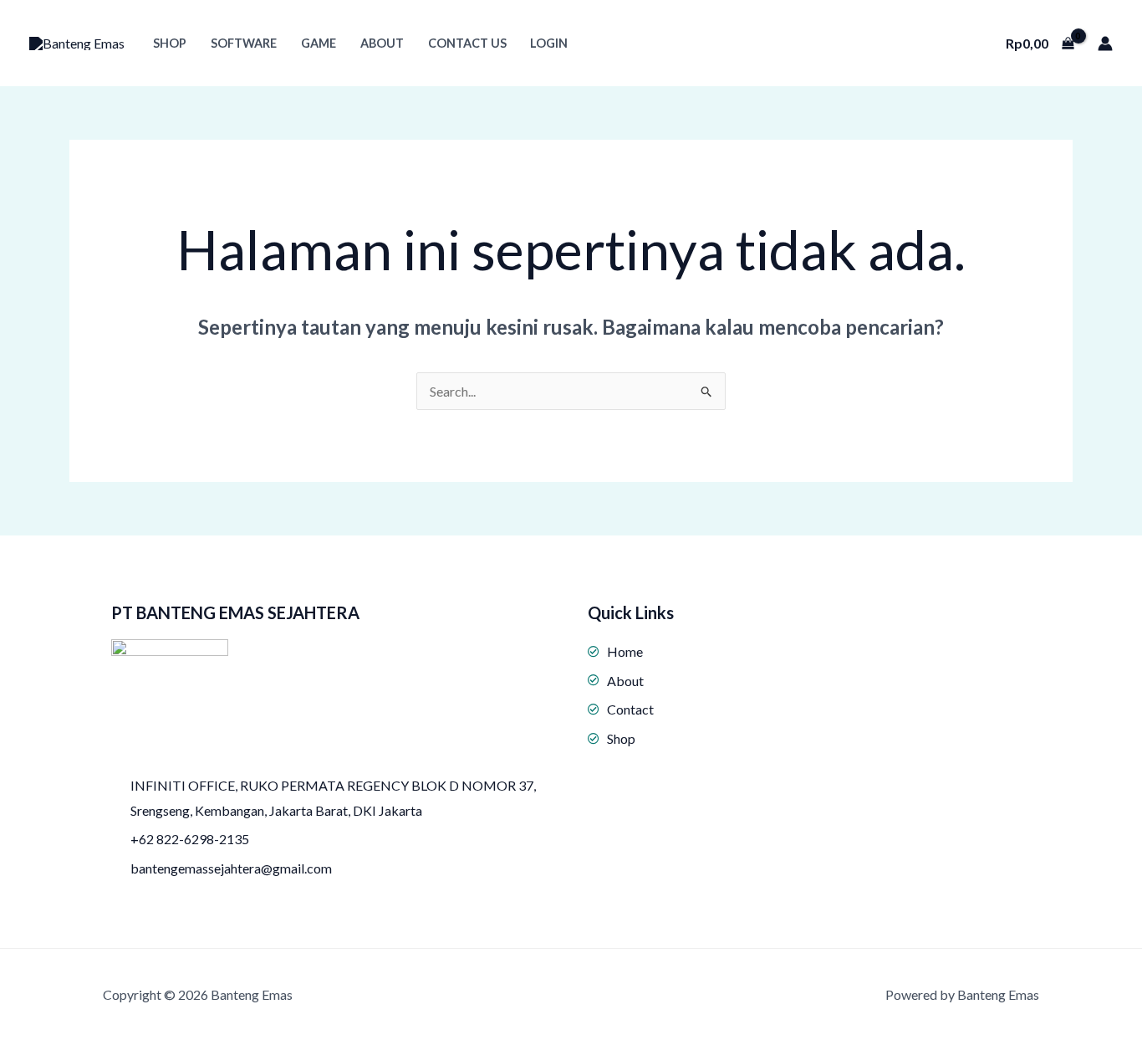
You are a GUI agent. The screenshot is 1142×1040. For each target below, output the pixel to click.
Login (549, 43)
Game (318, 43)
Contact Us (467, 43)
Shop (169, 43)
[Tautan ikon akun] (1105, 43)
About (382, 43)
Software (244, 43)
